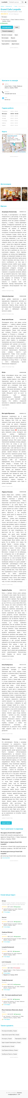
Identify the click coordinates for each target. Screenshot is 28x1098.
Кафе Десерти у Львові (8, 1046)
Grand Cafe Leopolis (12, 136)
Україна (2, 6)
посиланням (6, 858)
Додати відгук (15, 43)
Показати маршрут (7, 31)
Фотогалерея (5, 38)
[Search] (22, 2)
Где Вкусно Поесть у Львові (9, 1054)
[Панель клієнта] (25, 2)
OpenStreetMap (22, 151)
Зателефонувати (6, 27)
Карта (16, 34)
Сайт (16, 27)
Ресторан (4, 16)
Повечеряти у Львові (20, 1038)
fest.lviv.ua (7, 99)
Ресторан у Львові (7, 1038)
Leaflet (15, 151)
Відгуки (13, 38)
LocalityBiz (4, 2)
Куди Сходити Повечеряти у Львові (11, 1042)
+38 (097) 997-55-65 (10, 93)
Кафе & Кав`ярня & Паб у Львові (10, 1034)
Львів (15, 6)
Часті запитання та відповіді (9, 41)
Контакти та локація (7, 34)
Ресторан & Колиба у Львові (9, 1030)
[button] (14, 144)
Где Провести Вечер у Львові (10, 1050)
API (19, 1094)
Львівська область (9, 6)
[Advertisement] (14, 62)
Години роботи (5, 43)
